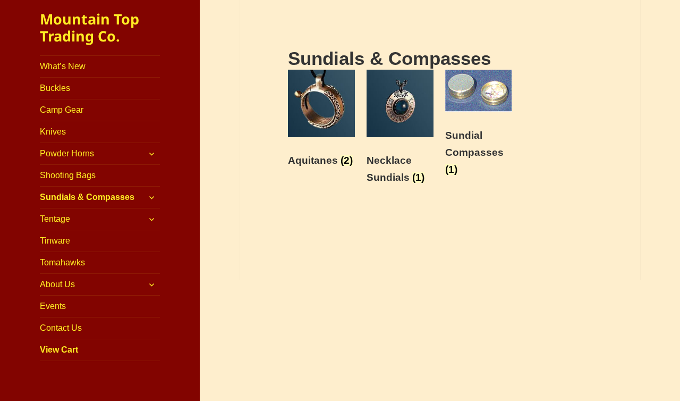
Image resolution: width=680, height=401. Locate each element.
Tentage (55, 218)
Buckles (55, 88)
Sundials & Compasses (87, 197)
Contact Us (61, 327)
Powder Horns (67, 153)
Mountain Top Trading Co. (89, 27)
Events (53, 306)
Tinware (55, 240)
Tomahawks (62, 262)
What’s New (63, 66)
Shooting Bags (68, 175)
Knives (53, 131)
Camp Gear (61, 109)
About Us (57, 284)
